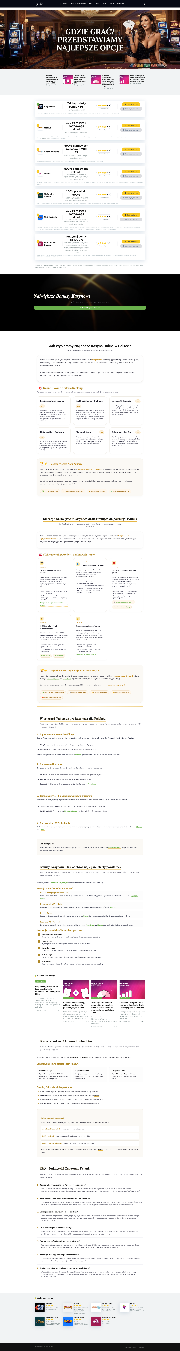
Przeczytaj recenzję (132, 109)
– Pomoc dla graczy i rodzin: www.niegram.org (69, 1143)
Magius (47, 128)
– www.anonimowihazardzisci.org (63, 1129)
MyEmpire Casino (49, 195)
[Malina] (40, 175)
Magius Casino (59, 655)
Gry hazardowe (69, 998)
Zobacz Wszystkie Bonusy (90, 308)
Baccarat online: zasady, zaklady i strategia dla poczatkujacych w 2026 (80, 79)
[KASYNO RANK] (39, 3)
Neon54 (78, 755)
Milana (49, 679)
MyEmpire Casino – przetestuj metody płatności (51, 604)
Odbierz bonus (132, 104)
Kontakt (104, 4)
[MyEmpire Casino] (40, 197)
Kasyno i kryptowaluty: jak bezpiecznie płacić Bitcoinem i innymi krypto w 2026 (52, 79)
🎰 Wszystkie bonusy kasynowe (123, 602)
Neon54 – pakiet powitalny (122, 607)
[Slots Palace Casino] (40, 246)
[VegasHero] (40, 108)
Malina (47, 173)
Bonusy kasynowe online (78, 4)
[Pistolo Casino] (40, 219)
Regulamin (142, 1347)
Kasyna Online (40, 981)
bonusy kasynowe (114, 847)
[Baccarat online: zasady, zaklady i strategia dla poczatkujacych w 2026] (68, 79)
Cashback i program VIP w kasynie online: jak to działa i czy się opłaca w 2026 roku (137, 78)
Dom (65, 4)
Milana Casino (45, 655)
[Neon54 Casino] (40, 153)
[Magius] (40, 129)
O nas (97, 4)
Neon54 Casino (51, 151)
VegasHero (49, 106)
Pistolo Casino (51, 217)
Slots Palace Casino (50, 243)
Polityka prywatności (117, 4)
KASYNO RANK (50, 1346)
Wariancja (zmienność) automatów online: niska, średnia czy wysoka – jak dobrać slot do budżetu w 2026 (109, 81)
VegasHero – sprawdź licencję (85, 654)
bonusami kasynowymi (116, 685)
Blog (90, 4)
